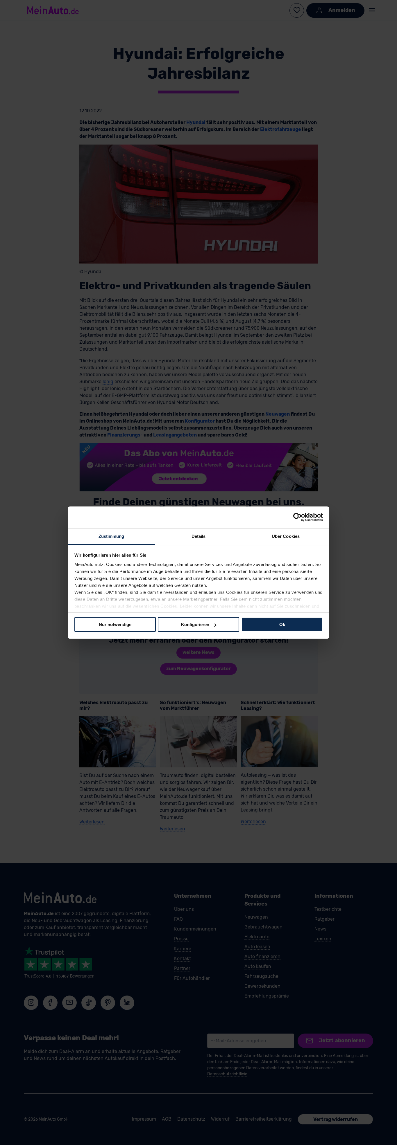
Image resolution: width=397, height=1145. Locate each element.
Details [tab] (199, 535)
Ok (282, 624)
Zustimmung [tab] (111, 535)
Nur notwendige (115, 624)
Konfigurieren (195, 624)
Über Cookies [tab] (286, 535)
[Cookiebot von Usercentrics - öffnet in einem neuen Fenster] (297, 517)
